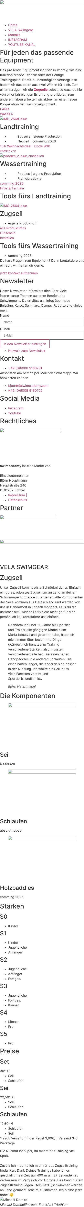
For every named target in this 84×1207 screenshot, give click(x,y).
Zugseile (41, 89)
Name (4, 315)
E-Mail (5, 328)
